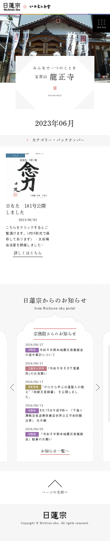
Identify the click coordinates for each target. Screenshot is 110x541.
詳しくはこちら (28, 253)
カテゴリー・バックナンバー (58, 140)
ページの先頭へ (55, 492)
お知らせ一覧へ (55, 451)
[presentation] (12, 387)
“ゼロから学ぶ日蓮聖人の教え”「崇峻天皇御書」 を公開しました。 (54, 392)
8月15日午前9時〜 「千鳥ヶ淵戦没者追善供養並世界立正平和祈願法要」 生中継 (54, 415)
